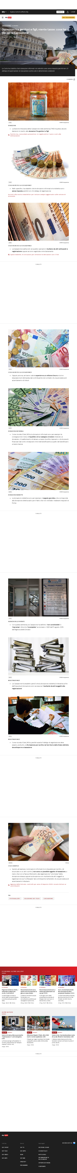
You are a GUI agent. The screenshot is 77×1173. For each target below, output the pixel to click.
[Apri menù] (2, 17)
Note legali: (41, 1143)
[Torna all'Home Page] (8, 17)
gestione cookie (43, 1147)
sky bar (22, 1158)
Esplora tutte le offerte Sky (19, 12)
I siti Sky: (4, 1143)
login (73, 12)
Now (21, 1154)
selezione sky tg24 (32, 898)
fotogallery (15, 898)
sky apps (23, 1151)
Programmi (24, 1165)
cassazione (48, 898)
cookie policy (43, 1151)
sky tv (22, 1147)
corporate (42, 1166)
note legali (42, 1154)
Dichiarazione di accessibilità (43, 1158)
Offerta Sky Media (44, 1163)
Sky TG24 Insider (68, 17)
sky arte (4, 1158)
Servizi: (22, 1143)
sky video (5, 1154)
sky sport (5, 1147)
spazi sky (23, 1161)
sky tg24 (5, 1151)
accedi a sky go (67, 1143)
